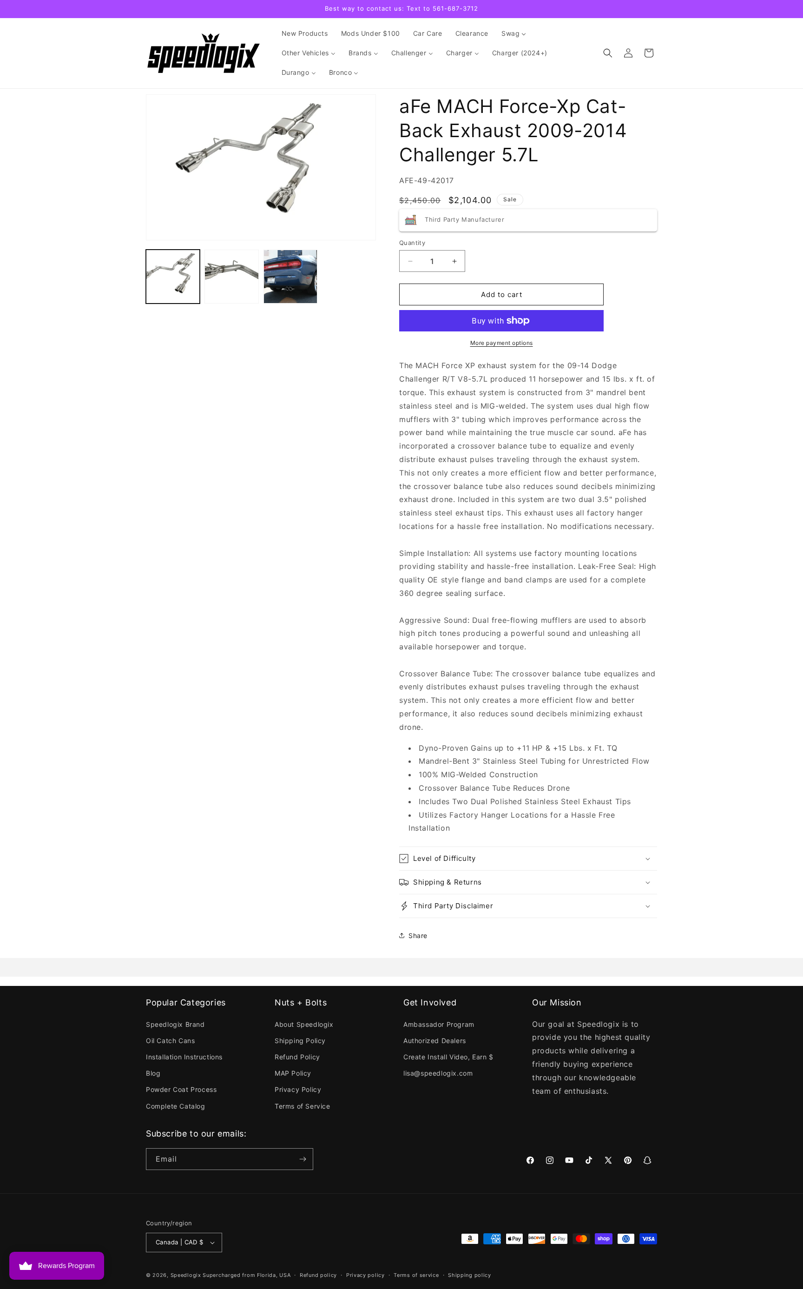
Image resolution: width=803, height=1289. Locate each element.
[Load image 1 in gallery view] (173, 277)
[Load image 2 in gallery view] (231, 277)
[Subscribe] (302, 1159)
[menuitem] (305, 33)
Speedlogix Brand (175, 1024)
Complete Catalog (175, 1106)
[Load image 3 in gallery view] (290, 277)
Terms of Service (302, 1106)
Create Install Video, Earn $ (448, 1057)
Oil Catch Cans (170, 1040)
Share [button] (418, 935)
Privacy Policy (298, 1089)
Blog (153, 1073)
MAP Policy (293, 1073)
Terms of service (416, 1275)
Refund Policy (297, 1057)
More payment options (501, 342)
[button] (608, 53)
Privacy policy (365, 1275)
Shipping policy (469, 1275)
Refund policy (318, 1275)
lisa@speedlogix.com (438, 1073)
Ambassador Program (438, 1024)
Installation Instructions (184, 1057)
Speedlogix (186, 1275)
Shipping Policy (300, 1040)
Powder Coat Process (181, 1089)
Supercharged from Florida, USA (246, 1275)
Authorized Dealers (434, 1040)
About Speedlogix (304, 1024)
